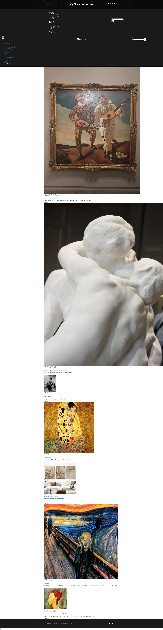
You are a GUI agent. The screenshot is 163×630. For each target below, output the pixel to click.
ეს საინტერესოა (54, 25)
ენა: (50, 31)
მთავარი (50, 11)
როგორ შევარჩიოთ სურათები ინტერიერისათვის (54, 498)
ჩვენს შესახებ (51, 12)
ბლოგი (50, 22)
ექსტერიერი (53, 17)
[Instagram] (116, 624)
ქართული (54, 32)
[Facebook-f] (107, 624)
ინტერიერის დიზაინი (55, 16)
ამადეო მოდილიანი (48, 396)
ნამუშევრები (51, 21)
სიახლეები (53, 23)
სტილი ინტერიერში (55, 26)
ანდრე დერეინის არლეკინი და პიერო (52, 198)
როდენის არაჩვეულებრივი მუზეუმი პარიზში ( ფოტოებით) (56, 370)
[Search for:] (117, 19)
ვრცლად (46, 202)
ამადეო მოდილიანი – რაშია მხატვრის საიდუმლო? (55, 613)
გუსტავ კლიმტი (47, 457)
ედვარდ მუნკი (47, 583)
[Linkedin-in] (113, 624)
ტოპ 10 (52, 27)
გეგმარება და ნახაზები (56, 14)
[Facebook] (47, 4)
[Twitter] (110, 624)
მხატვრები (53, 28)
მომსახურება (51, 13)
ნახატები (50, 20)
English (54, 33)
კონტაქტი (51, 30)
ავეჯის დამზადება (55, 18)
